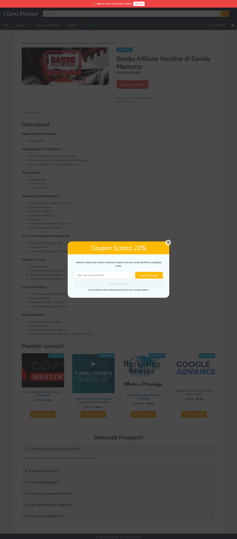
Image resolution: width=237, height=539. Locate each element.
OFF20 (139, 3)
